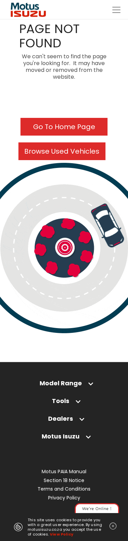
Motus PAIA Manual (64, 471)
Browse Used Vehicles (61, 151)
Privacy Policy (64, 498)
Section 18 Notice (64, 480)
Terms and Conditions (64, 489)
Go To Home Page (64, 127)
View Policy (61, 534)
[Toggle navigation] (116, 10)
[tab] (64, 383)
